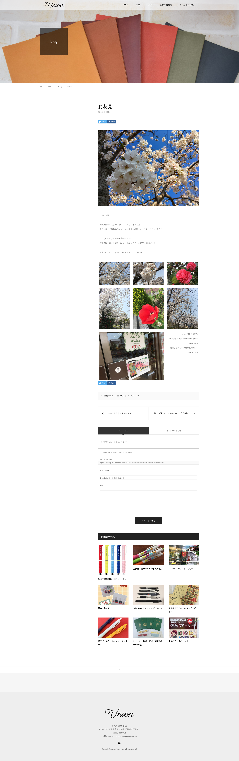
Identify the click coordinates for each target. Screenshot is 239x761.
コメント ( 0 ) (123, 430)
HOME (126, 5)
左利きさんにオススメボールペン (147, 608)
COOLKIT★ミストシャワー (181, 569)
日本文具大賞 (104, 608)
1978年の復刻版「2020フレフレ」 (112, 579)
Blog (138, 5)
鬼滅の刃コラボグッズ (178, 641)
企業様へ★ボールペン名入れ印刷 (147, 569)
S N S (150, 5)
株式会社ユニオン (187, 5)
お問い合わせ (166, 5)
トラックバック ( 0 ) (174, 431)
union (111, 396)
